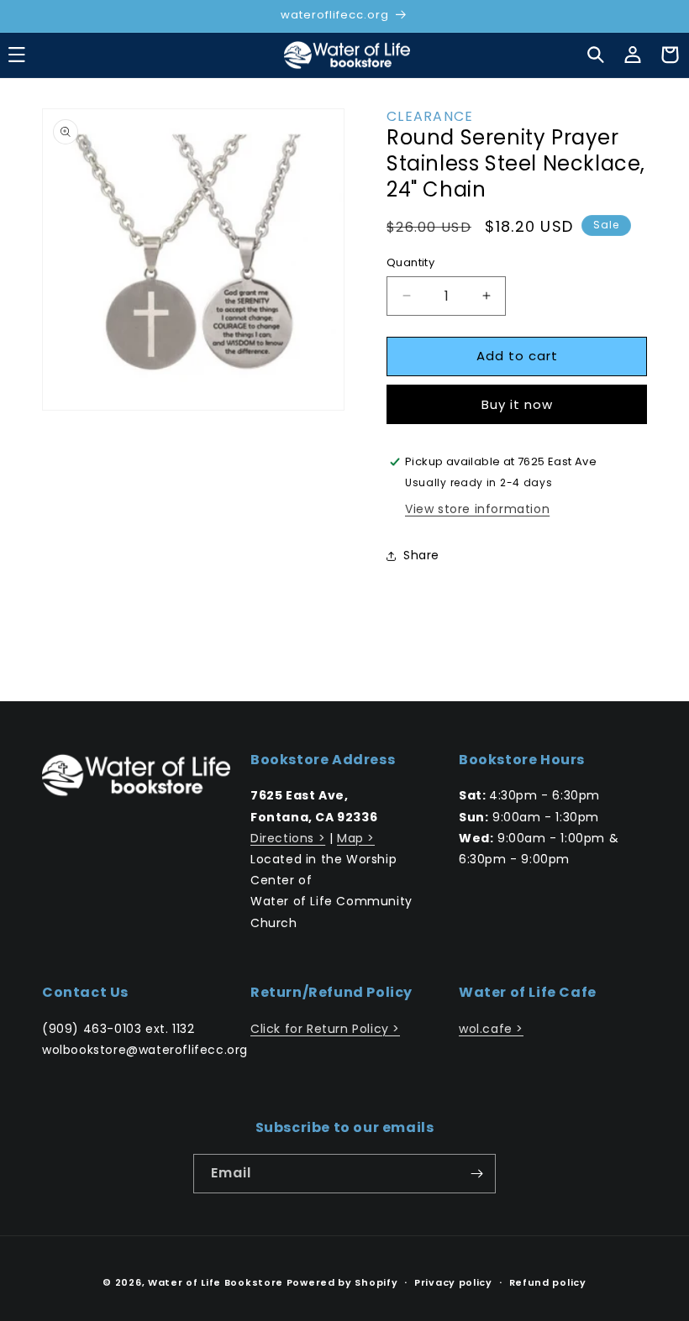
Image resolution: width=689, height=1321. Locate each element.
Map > (356, 838)
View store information (477, 509)
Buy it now (517, 404)
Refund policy (547, 1282)
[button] (595, 54)
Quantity (410, 262)
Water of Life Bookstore (215, 1282)
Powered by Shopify (342, 1282)
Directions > (287, 838)
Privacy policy (453, 1282)
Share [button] (421, 555)
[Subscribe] (476, 1173)
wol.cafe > (491, 1028)
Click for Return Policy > (325, 1028)
